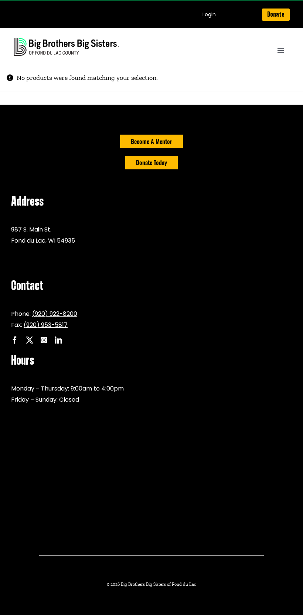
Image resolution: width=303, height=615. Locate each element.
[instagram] (44, 340)
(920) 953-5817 (46, 325)
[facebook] (14, 340)
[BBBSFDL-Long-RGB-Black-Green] (66, 39)
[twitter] (29, 340)
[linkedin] (58, 340)
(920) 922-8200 (54, 314)
